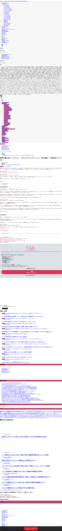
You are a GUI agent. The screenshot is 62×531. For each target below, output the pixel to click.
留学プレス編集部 (7, 411)
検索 (1, 95)
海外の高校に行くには (6, 57)
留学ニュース (4, 34)
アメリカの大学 (6, 104)
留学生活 (3, 32)
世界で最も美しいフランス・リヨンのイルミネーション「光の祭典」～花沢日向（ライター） (18, 155)
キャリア (3, 35)
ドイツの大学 (6, 14)
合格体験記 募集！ (5, 42)
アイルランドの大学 (7, 107)
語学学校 (25, 416)
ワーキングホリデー (5, 28)
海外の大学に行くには (6, 56)
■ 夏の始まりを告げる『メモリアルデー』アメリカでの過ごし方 (11, 239)
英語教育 (11, 416)
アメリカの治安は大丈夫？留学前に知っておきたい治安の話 (14, 336)
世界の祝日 (10, 164)
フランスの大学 (6, 13)
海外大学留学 (4, 103)
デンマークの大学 (7, 17)
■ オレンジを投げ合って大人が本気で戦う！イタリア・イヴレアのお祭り (12, 240)
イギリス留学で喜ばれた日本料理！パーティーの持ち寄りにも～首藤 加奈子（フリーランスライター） (23, 316)
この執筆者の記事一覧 (4, 230)
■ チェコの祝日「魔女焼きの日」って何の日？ (8, 241)
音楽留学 (15, 416)
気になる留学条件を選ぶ (4, 499)
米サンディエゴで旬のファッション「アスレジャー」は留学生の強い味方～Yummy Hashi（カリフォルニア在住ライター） (27, 346)
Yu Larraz (56, 415)
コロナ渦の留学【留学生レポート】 (39, 417)
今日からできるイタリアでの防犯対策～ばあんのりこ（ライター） (16, 362)
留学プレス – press (5, 233)
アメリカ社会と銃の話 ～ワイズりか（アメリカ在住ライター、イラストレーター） (19, 321)
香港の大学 (6, 22)
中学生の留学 (12, 414)
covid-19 (29, 416)
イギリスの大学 (6, 106)
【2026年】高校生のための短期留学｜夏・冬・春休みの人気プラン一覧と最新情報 (16, 401)
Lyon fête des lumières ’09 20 (10, 175)
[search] (10, 151)
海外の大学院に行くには (6, 54)
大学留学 (19, 411)
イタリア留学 (21, 415)
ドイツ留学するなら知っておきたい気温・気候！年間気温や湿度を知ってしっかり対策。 (25, 454)
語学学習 (3, 37)
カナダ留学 (37, 414)
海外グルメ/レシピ (5, 38)
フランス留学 (5, 164)
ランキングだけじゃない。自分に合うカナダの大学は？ (11, 382)
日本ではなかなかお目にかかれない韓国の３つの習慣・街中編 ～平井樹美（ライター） (20, 326)
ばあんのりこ (28, 415)
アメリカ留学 (29, 411)
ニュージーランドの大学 (8, 10)
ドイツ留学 (54, 414)
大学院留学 (39, 411)
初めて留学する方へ (5, 102)
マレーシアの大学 (7, 23)
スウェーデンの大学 (7, 16)
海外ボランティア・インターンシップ (8, 29)
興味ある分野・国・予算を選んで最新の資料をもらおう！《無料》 (31, 529)
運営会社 (3, 39)
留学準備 (33, 416)
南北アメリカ (19, 414)
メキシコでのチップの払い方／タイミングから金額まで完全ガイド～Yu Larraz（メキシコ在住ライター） (24, 341)
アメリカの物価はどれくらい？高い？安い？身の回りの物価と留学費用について (23, 482)
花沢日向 (18, 164)
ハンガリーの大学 (7, 18)
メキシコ (47, 416)
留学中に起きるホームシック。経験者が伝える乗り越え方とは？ (19, 460)
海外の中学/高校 (5, 26)
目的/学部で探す (5, 30)
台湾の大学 (6, 20)
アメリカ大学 (17, 413)
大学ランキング (6, 25)
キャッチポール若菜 (28, 417)
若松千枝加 (43, 414)
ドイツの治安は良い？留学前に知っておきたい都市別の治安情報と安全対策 (22, 471)
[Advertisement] (29, 285)
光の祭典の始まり (5, 183)
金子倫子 (38, 416)
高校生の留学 (8, 413)
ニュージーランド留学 (51, 411)
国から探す (4, 33)
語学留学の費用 (4, 55)
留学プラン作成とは (5, 40)
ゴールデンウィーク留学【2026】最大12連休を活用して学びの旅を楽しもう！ (15, 402)
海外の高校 (34, 413)
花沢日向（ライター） (5, 228)
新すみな (32, 417)
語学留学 (3, 27)
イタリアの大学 (6, 15)
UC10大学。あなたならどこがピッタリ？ (9, 384)
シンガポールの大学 (7, 19)
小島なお (48, 414)
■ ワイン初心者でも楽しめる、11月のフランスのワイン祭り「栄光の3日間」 (13, 238)
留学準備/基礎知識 (5, 31)
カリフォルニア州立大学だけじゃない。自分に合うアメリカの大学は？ (14, 383)
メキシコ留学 (20, 416)
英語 (7, 416)
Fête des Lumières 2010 (8, 225)
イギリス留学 (26, 413)
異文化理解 (23, 417)
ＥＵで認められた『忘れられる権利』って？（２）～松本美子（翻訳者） (17, 352)
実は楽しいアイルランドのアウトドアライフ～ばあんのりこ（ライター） (17, 357)
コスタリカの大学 (7, 24)
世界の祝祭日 (14, 164)
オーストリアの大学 (7, 11)
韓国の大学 (6, 21)
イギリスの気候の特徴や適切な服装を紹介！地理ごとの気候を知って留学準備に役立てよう (26, 476)
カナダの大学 (6, 105)
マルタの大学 (6, 12)
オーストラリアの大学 (8, 9)
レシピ (50, 416)
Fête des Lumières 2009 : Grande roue (11, 200)
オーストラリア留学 (28, 414)
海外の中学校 (42, 413)
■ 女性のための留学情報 (4, 242)
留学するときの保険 (5, 58)
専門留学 (7, 417)
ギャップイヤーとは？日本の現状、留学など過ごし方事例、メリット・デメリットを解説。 (26, 465)
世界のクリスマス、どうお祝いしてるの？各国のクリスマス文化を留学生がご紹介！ (24, 436)
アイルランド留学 (50, 415)
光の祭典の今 (4, 184)
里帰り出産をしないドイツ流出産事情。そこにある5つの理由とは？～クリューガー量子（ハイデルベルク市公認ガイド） (27, 331)
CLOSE (2, 48)
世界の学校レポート (42, 415)
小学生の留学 (11, 417)
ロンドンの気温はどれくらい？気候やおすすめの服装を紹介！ (18, 487)
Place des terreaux (8, 172)
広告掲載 (3, 41)
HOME (4, 153)
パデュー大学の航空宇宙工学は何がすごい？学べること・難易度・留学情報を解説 (16, 385)
